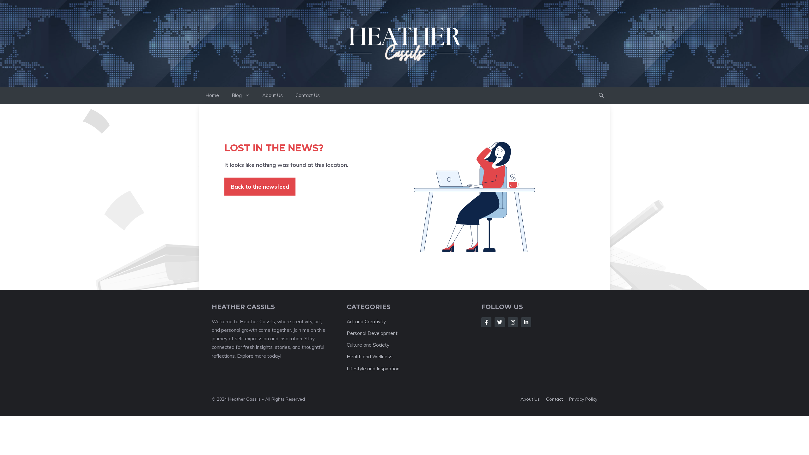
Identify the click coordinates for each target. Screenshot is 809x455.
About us (530, 399)
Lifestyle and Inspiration (373, 369)
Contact (554, 399)
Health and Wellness (369, 357)
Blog (237, 95)
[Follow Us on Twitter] (500, 322)
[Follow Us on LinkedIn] (526, 322)
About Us (272, 95)
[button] (601, 95)
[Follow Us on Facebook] (486, 322)
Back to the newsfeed (260, 186)
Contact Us (307, 95)
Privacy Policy (583, 399)
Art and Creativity (366, 321)
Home (212, 95)
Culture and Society (368, 345)
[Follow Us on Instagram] (513, 322)
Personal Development (372, 333)
